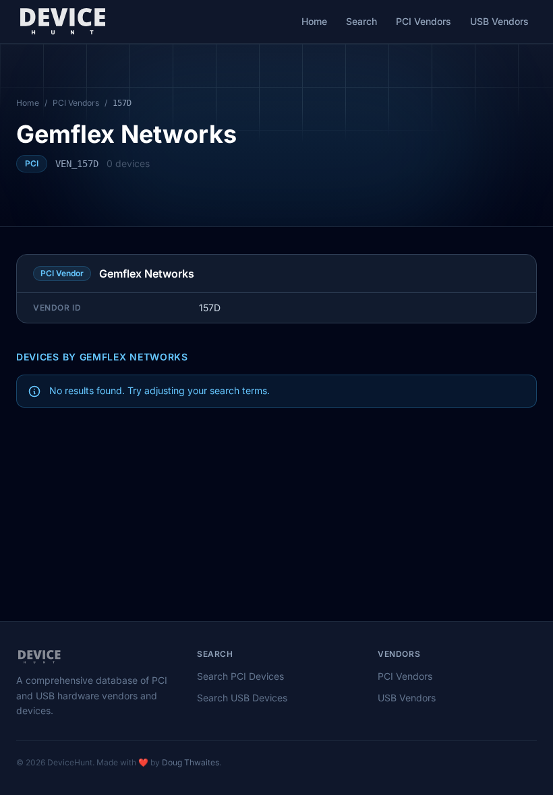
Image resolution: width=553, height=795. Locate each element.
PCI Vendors (423, 21)
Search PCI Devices (240, 676)
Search (361, 21)
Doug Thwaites (190, 762)
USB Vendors (499, 21)
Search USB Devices (242, 697)
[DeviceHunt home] (62, 21)
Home (314, 21)
